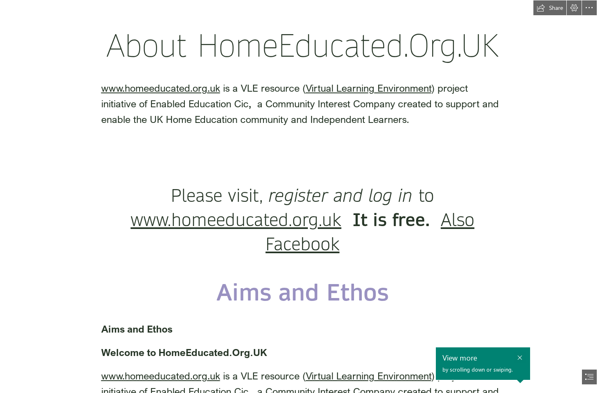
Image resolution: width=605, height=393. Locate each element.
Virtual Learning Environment (368, 88)
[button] (549, 7)
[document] (302, 196)
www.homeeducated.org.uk (160, 88)
